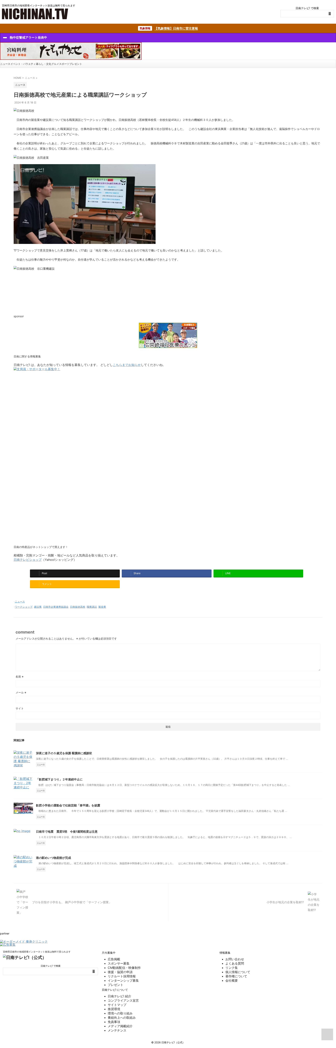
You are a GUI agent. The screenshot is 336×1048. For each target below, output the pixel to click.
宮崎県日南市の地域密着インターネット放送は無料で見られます (37, 951)
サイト (20, 708)
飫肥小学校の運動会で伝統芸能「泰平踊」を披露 (68, 805)
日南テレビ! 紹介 (119, 996)
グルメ (55, 63)
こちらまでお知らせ (127, 365)
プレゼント (75, 63)
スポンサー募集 (119, 963)
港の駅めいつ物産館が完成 (53, 858)
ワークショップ (23, 606)
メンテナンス (117, 1030)
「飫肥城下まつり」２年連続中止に (59, 779)
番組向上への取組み (122, 1017)
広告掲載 (114, 959)
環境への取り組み (120, 1013)
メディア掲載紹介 (120, 1026)
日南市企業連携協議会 (55, 606)
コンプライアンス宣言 (123, 1000)
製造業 (102, 606)
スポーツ (64, 63)
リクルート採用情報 (122, 976)
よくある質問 (234, 963)
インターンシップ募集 (123, 980)
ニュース (5, 63)
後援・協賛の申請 (120, 972)
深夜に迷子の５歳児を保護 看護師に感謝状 (64, 753)
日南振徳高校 (77, 606)
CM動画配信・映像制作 (124, 968)
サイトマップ (117, 1005)
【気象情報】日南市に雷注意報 (176, 28)
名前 (20, 676)
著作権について (236, 976)
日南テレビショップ (28, 560)
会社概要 (231, 980)
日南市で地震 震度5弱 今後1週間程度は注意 (67, 831)
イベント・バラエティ (23, 63)
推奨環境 (114, 1009)
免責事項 (114, 1022)
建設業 (38, 606)
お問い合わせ (234, 959)
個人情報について (237, 972)
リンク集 (231, 968)
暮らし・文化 (43, 63)
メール (21, 692)
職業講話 (92, 606)
